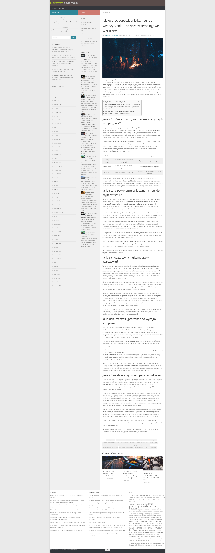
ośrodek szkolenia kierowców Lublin (144, 530)
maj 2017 (56, 270)
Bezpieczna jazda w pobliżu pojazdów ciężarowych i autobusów (88, 78)
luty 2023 (56, 135)
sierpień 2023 (57, 124)
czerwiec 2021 (57, 181)
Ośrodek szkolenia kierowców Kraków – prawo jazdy (88, 234)
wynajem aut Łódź (153, 442)
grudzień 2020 (57, 205)
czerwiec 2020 (57, 224)
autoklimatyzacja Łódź (159, 495)
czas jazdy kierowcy (152, 511)
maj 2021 (56, 185)
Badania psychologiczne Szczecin (97, 522)
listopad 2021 (57, 162)
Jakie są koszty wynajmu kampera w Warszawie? (119, 109)
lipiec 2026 (56, 100)
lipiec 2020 (56, 220)
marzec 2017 (57, 278)
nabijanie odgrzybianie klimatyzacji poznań (150, 519)
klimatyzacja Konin (148, 515)
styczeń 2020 (57, 243)
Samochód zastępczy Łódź (150, 440)
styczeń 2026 (57, 112)
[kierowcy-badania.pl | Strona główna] (65, 3)
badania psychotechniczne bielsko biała (147, 509)
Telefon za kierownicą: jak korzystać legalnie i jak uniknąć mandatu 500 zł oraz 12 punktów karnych (63, 77)
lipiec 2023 (56, 127)
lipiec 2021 (56, 178)
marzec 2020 (57, 235)
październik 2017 (58, 251)
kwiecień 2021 (57, 189)
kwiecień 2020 (57, 232)
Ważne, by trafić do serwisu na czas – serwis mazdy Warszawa (66, 510)
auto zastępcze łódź (110, 440)
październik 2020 (58, 212)
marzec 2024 (57, 120)
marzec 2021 (57, 193)
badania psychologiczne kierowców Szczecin (142, 506)
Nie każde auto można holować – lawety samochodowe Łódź (109, 474)
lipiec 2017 (56, 262)
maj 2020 (56, 228)
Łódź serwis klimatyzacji (148, 545)
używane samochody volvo (142, 442)
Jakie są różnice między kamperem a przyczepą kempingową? (122, 104)
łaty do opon (159, 545)
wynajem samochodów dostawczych (110, 445)
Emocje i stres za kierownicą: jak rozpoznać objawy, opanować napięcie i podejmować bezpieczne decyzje (62, 49)
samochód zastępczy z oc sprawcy (128, 442)
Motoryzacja (106, 13)
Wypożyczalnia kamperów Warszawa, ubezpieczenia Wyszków (66, 530)
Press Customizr (68, 552)
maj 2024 (56, 116)
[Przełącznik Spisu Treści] (138, 101)
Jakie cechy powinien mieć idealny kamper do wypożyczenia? (122, 107)
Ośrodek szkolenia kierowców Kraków (124, 440)
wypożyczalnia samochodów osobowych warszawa (145, 447)
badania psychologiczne (153, 502)
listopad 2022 (57, 139)
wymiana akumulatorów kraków (139, 541)
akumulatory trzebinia (134, 495)
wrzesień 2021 (57, 170)
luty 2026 (56, 108)
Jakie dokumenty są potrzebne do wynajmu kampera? (120, 111)
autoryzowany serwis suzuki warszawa (138, 497)
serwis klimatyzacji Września (150, 537)
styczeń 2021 (57, 201)
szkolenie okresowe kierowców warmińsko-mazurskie (149, 538)
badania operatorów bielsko (141, 502)
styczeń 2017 (57, 286)
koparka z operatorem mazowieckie (149, 517)
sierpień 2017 (57, 259)
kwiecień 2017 (57, 274)
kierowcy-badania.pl (112, 35)
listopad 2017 (57, 247)
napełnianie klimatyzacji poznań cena (145, 521)
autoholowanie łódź (146, 495)
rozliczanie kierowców (150, 532)
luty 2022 (56, 151)
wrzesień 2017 (57, 255)
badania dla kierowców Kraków (140, 499)
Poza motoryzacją (86, 38)
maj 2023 (56, 131)
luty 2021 (56, 197)
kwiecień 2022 (57, 143)
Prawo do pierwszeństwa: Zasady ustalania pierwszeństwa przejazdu (107, 530)
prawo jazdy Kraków (156, 530)
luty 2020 (56, 239)
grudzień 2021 (57, 158)
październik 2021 (58, 166)
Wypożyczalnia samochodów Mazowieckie (149, 543)
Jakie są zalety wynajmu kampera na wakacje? (118, 113)
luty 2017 (56, 282)
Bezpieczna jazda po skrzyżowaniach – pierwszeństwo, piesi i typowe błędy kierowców (63, 63)
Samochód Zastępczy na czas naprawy (111, 442)
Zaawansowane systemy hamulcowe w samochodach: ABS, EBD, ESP (67, 522)
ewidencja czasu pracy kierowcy (149, 513)
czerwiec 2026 (57, 104)
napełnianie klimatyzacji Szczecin (141, 523)
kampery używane (138, 515)
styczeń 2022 (57, 154)
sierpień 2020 (57, 216)
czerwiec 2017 (57, 266)
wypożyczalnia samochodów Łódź (126, 447)
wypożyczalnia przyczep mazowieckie (141, 445)
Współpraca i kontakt (58, 8)
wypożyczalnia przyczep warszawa (110, 447)
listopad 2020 (57, 208)
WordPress (56, 552)
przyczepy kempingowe (138, 440)
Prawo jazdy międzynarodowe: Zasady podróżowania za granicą (106, 500)
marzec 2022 (57, 147)
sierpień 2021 (57, 174)
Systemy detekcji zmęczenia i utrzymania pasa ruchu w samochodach (89, 135)
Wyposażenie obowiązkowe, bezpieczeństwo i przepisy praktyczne (89, 44)
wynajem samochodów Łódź (126, 445)
